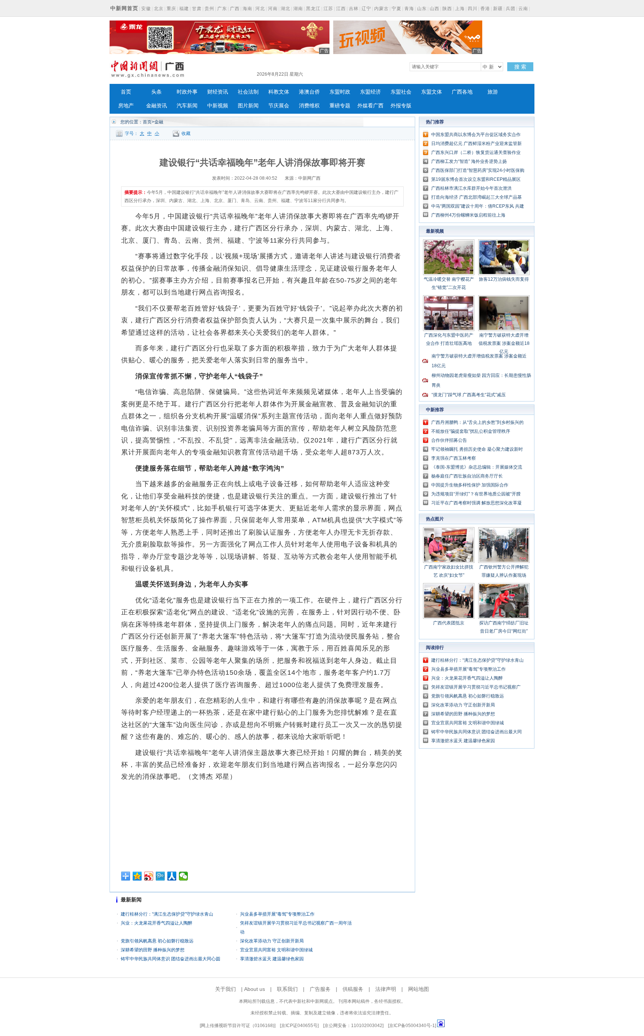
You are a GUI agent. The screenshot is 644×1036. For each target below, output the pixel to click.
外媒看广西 (370, 105)
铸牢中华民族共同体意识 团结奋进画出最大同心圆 (170, 958)
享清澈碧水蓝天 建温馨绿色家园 (272, 958)
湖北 (285, 8)
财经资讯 (217, 92)
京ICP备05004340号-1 (412, 1025)
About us (254, 989)
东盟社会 (401, 92)
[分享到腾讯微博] (160, 876)
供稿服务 (352, 989)
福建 (184, 8)
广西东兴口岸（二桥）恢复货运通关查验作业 (476, 152)
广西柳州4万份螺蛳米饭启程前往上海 (468, 215)
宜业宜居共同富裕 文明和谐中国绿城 (276, 949)
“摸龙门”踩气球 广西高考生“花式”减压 (469, 394)
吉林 (354, 8)
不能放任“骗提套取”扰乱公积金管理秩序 (470, 431)
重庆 (171, 8)
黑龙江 (313, 8)
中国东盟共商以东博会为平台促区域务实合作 (476, 134)
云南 (523, 8)
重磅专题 (339, 105)
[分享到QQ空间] (137, 876)
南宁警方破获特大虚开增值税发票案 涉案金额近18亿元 (504, 343)
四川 (472, 8)
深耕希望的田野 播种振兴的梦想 (152, 949)
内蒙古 (381, 8)
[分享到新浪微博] (149, 876)
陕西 (447, 8)
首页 (126, 92)
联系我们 (287, 989)
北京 (159, 8)
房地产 (126, 105)
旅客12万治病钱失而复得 (504, 279)
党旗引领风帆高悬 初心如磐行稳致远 (157, 941)
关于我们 (225, 989)
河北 (260, 8)
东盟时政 (339, 92)
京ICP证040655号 (299, 1025)
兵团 (510, 8)
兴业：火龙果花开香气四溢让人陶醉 (156, 923)
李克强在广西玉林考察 (453, 458)
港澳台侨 (309, 92)
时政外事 (187, 92)
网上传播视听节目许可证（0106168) (237, 1025)
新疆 (498, 8)
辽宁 (366, 8)
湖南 (298, 8)
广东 (222, 8)
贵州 (209, 8)
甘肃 (197, 8)
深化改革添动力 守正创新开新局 (272, 941)
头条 (156, 92)
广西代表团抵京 (448, 623)
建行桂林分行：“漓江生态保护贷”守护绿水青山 (167, 914)
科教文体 (278, 92)
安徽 (146, 8)
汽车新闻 (187, 105)
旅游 (492, 92)
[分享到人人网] (172, 876)
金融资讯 (156, 105)
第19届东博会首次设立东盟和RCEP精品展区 (476, 179)
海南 (247, 8)
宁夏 (396, 8)
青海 (409, 8)
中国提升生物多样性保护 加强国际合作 (469, 485)
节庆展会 (278, 105)
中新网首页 (124, 8)
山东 (422, 8)
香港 (485, 8)
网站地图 (418, 989)
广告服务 (320, 989)
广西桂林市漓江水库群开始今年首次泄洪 (471, 188)
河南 (273, 8)
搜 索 (520, 67)
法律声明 (385, 989)
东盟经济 (370, 92)
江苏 (328, 8)
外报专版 (401, 105)
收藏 (185, 133)
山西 (434, 8)
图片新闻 (248, 105)
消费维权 (309, 105)
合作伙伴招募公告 (449, 440)
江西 (341, 8)
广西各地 (462, 92)
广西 (235, 8)
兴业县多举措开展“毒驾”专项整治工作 (277, 914)
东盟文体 (431, 92)
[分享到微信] (183, 876)
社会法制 (248, 92)
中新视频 (217, 105)
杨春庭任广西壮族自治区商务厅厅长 (467, 476)
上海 (460, 8)
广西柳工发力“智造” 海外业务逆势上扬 (469, 161)
